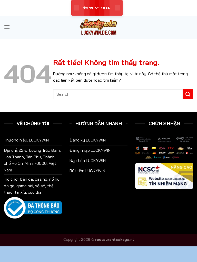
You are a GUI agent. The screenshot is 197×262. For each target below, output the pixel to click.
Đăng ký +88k (96, 7)
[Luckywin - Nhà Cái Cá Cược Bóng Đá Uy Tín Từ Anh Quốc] (98, 27)
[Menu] (7, 27)
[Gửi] (188, 94)
